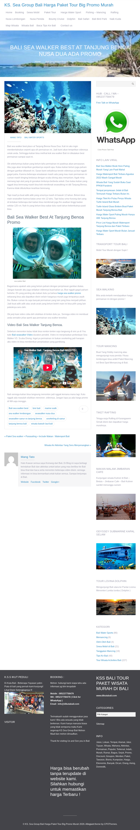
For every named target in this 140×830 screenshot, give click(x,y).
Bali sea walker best (18, 408)
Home (9, 12)
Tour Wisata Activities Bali (108, 660)
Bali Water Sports (34, 137)
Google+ (55, 482)
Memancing (102, 637)
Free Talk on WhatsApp (107, 103)
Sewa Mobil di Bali (105, 646)
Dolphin (71, 19)
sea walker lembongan (20, 413)
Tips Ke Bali (102, 656)
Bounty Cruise (56, 19)
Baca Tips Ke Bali (46, 25)
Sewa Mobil (33, 12)
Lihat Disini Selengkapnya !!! (18, 690)
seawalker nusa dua (45, 413)
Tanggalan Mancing (105, 651)
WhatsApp (55, 700)
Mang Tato (15, 137)
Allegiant (89, 824)
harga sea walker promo (69, 293)
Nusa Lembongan (15, 19)
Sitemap (100, 724)
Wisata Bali (27, 25)
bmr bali (36, 408)
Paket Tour (50, 12)
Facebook (35, 482)
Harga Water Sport (71, 12)
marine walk (51, 408)
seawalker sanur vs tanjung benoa (25, 418)
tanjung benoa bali (18, 424)
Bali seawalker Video (22, 335)
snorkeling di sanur (55, 418)
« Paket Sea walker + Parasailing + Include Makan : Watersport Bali (37, 436)
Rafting (114, 12)
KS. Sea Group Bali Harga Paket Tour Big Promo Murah (58, 4)
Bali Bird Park (99, 19)
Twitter (46, 482)
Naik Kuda (115, 19)
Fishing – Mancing (96, 12)
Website (25, 482)
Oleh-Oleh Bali (103, 642)
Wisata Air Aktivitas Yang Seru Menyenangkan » (67, 445)
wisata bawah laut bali (42, 424)
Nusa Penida (37, 19)
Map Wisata (12, 25)
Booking (19, 12)
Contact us (66, 25)
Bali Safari (83, 19)
